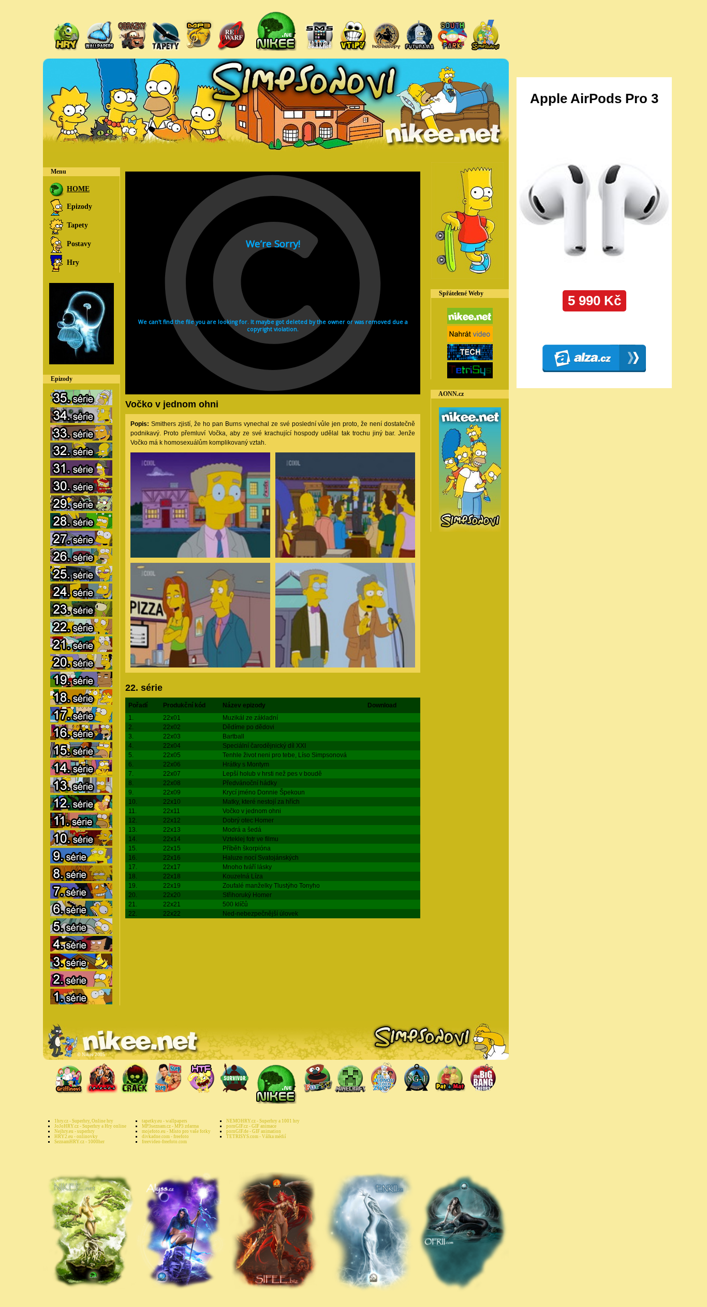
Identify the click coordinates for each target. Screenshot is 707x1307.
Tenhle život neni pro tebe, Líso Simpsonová (285, 755)
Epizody (78, 206)
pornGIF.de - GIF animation (253, 1131)
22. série (144, 688)
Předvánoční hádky (250, 783)
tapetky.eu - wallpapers (164, 1121)
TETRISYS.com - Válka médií (256, 1136)
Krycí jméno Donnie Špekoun (264, 792)
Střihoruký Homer (247, 895)
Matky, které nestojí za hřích (261, 801)
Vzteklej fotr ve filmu (250, 839)
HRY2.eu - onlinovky (76, 1136)
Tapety (76, 225)
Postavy (78, 244)
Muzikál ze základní (250, 717)
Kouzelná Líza (243, 876)
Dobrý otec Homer (248, 820)
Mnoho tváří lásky (247, 867)
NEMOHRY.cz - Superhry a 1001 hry (263, 1121)
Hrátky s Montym (246, 764)
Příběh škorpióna (247, 848)
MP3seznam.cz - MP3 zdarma (170, 1126)
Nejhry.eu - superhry (74, 1131)
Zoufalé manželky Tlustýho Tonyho (271, 885)
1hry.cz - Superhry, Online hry (83, 1121)
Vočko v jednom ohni (252, 811)
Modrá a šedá (242, 829)
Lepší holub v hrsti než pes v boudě (272, 773)
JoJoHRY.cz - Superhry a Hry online (90, 1126)
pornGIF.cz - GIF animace (251, 1126)
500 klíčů (235, 904)
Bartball (233, 736)
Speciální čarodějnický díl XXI (264, 745)
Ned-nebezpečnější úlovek (260, 913)
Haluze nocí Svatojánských (261, 857)
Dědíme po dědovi (248, 727)
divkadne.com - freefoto (165, 1136)
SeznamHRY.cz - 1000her (79, 1141)
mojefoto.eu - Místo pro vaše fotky (176, 1131)
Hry (72, 262)
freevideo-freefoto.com (164, 1141)
